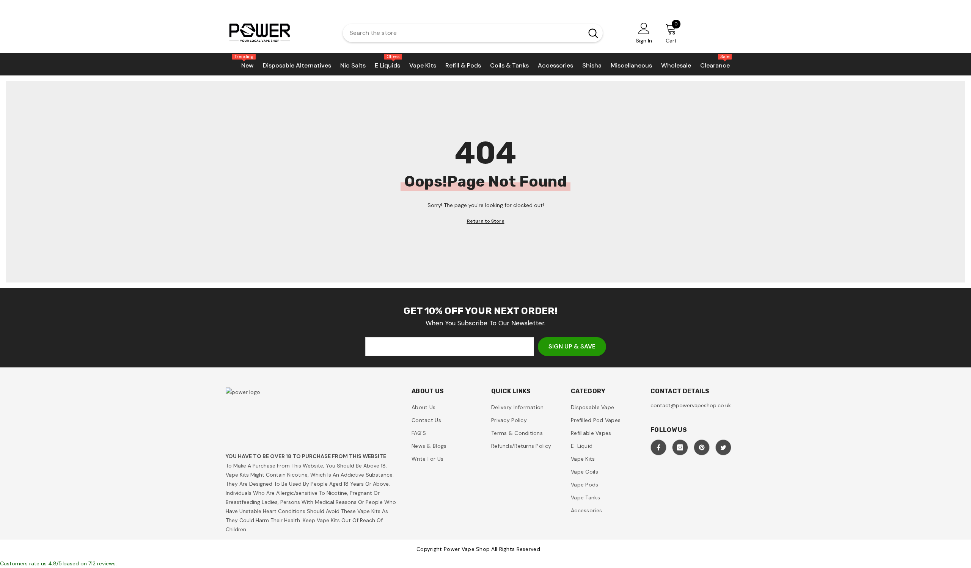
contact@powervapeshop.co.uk (690, 405)
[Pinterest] (702, 447)
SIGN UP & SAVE (571, 346)
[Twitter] (723, 447)
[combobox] (461, 33)
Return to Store (485, 221)
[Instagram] (680, 447)
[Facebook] (658, 447)
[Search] (473, 33)
